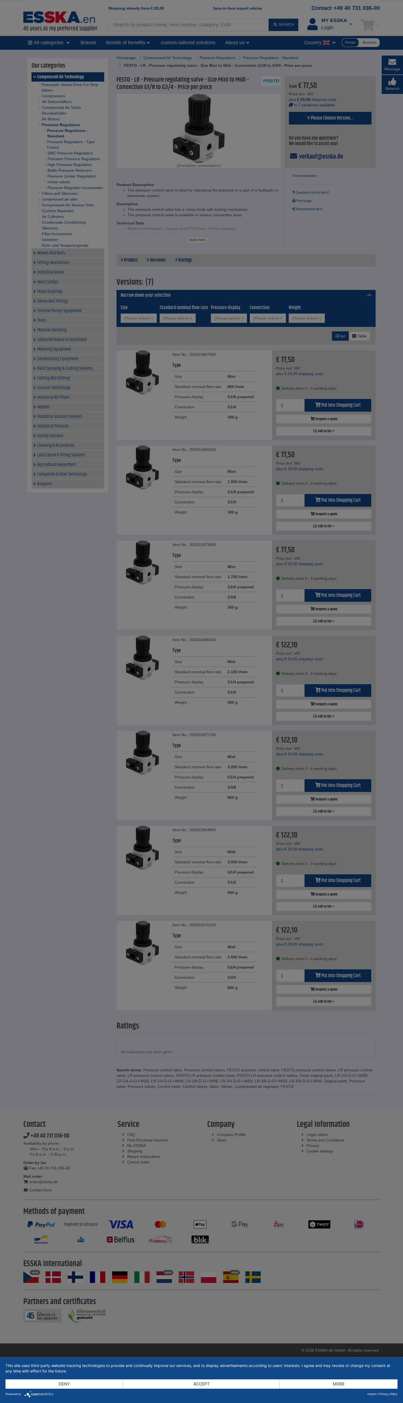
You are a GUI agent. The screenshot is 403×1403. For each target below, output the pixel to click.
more (339, 1384)
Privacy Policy (388, 1394)
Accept (201, 1384)
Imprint (372, 1394)
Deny (64, 1384)
